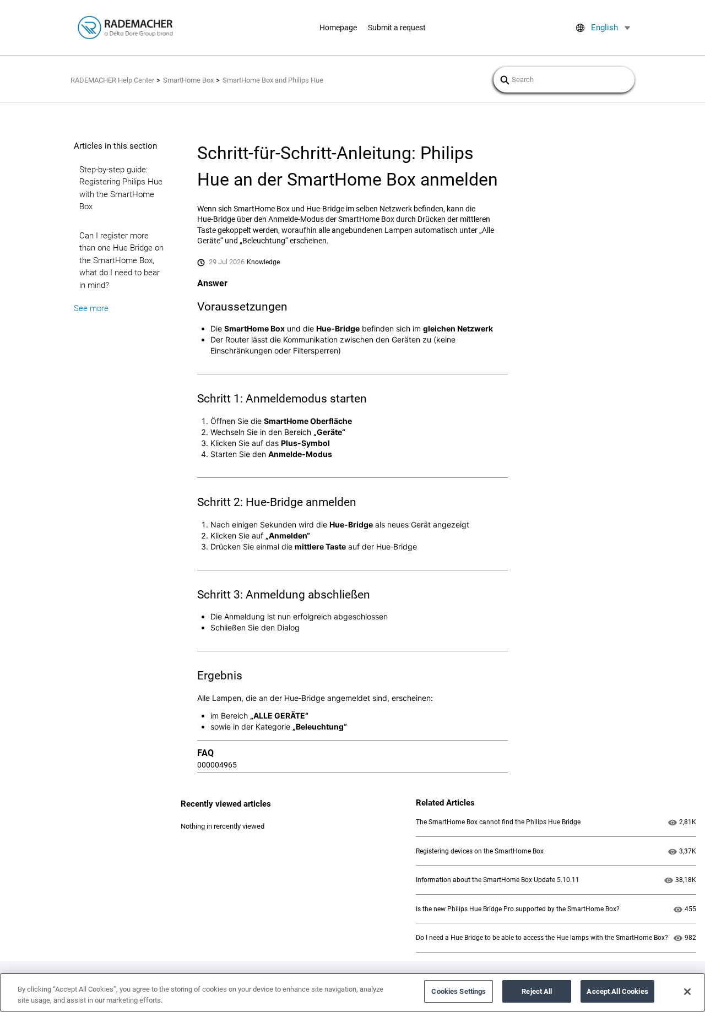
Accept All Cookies (617, 991)
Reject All (537, 991)
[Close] (687, 992)
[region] (352, 992)
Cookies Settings (458, 991)
